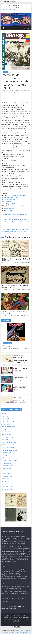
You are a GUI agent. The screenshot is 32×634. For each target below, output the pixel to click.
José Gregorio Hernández (8, 447)
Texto (9, 343)
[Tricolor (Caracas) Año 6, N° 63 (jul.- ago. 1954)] (15, 294)
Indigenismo (14, 95)
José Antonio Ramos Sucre (8, 445)
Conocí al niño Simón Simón (21, 368)
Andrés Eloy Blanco (6, 419)
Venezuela (8, 202)
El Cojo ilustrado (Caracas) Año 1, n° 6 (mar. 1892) (16, 260)
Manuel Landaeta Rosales (8, 473)
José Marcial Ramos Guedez (9, 450)
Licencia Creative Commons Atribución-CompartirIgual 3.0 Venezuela (18, 631)
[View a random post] (29, 28)
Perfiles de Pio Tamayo (22, 95)
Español (9, 210)
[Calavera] (16, 324)
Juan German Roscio (7, 465)
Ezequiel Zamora (6, 434)
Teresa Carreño (5, 484)
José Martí (4, 455)
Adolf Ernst (4, 413)
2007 (13, 204)
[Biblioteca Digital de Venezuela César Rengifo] (16, 14)
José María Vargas (6, 452)
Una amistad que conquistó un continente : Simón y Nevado (21, 387)
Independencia (6, 95)
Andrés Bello (4, 416)
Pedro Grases (5, 479)
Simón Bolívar (5, 481)
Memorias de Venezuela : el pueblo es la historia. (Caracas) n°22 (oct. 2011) (15, 220)
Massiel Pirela (17, 90)
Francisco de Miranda (7, 437)
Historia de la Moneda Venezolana (15, 92)
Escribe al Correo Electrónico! (16, 606)
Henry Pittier (4, 439)
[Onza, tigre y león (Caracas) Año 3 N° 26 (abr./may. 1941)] (15, 267)
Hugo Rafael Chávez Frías (8, 442)
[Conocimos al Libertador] (7, 376)
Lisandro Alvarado (6, 468)
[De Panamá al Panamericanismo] (7, 396)
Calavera (6, 346)
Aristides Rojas (5, 424)
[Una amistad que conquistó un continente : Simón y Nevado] (7, 385)
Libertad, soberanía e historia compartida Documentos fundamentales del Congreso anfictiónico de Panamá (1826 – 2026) (21, 359)
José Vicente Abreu (6, 458)
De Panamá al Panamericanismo (18, 398)
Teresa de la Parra (6, 486)
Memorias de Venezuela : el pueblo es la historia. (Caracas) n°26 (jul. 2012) (15, 230)
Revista (5, 72)
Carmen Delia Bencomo (8, 426)
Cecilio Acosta (5, 429)
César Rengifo (5, 432)
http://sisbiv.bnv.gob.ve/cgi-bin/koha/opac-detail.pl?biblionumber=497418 (13, 197)
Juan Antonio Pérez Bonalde (9, 460)
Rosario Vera (17, 348)
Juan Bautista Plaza (6, 463)
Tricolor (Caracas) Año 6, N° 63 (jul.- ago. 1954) (15, 312)
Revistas (11, 208)
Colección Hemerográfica (16, 206)
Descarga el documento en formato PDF (14, 215)
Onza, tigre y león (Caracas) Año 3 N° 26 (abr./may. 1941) (15, 286)
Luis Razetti (4, 471)
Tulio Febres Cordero (7, 489)
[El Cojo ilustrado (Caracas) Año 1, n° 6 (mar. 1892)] (15, 241)
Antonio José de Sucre (7, 421)
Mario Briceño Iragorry (7, 476)
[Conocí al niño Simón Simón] (7, 367)
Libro (5, 343)
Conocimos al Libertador (8, 9)
